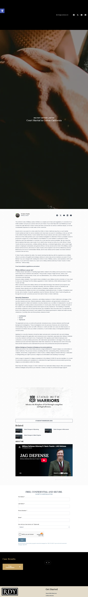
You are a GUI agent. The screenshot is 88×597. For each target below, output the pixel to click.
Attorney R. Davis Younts (56, 292)
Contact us (44, 367)
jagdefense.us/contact (33, 266)
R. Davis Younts (25, 214)
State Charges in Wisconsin (61, 429)
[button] (2, 11)
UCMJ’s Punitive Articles (25, 234)
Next (22, 540)
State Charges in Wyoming (31, 429)
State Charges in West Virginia (32, 435)
